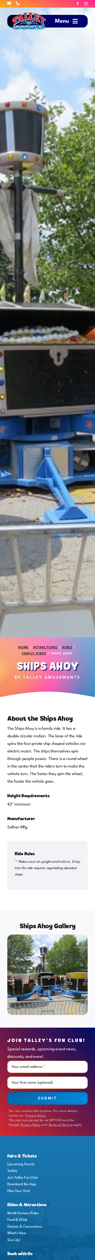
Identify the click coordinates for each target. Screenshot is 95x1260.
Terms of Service (60, 1125)
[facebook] (77, 3)
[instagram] (86, 3)
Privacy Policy (35, 1115)
